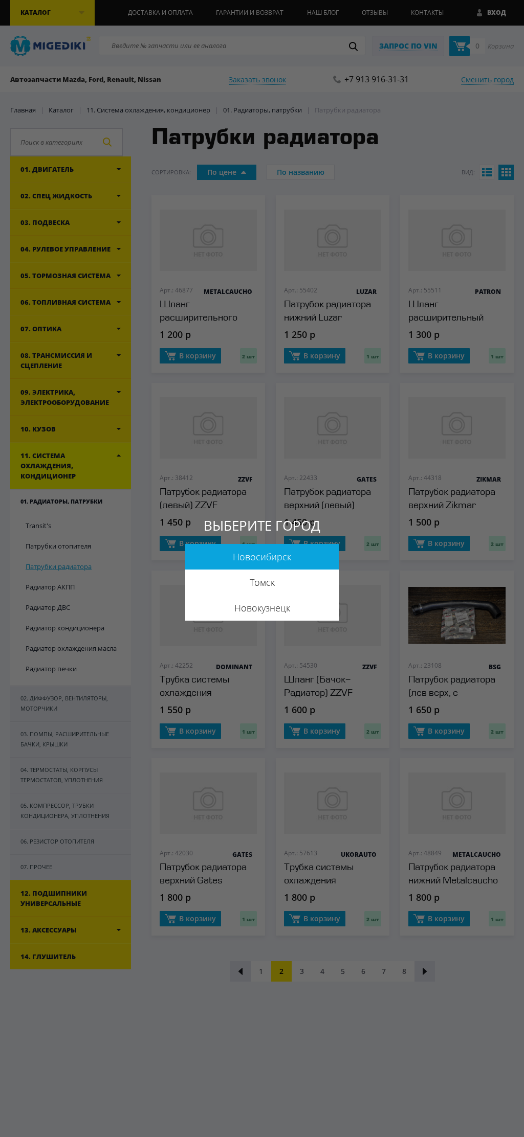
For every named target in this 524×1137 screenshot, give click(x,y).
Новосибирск (262, 557)
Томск (262, 582)
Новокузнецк (262, 608)
